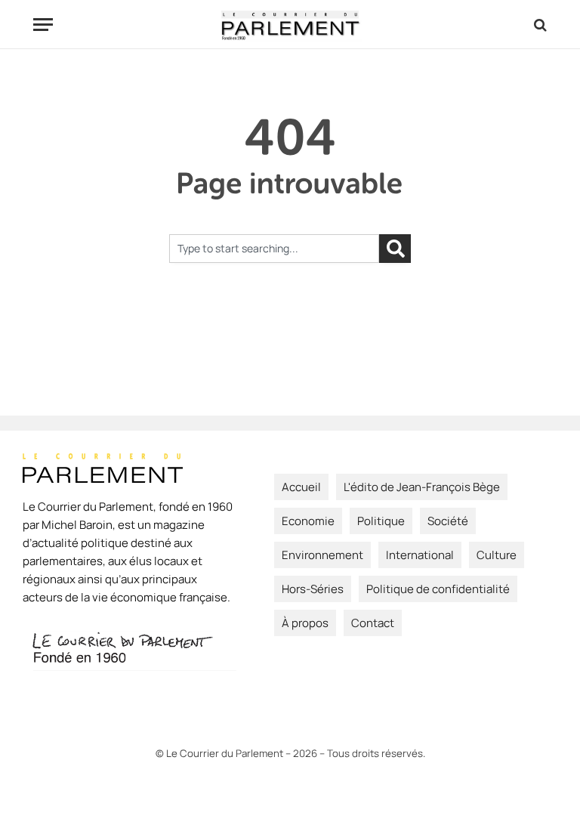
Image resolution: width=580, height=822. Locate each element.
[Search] (539, 25)
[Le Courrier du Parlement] (290, 24)
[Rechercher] (395, 248)
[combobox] (274, 248)
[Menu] (43, 25)
